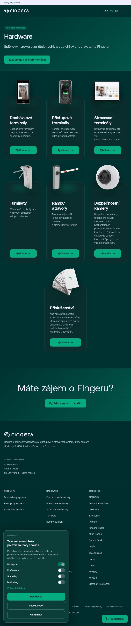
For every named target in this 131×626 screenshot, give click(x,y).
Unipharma (94, 546)
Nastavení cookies (114, 606)
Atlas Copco (95, 534)
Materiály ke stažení (99, 584)
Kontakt (93, 577)
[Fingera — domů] (16, 11)
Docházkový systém (15, 497)
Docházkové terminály (58, 497)
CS (111, 11)
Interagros (94, 515)
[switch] (61, 570)
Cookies (75, 606)
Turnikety (51, 515)
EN (116, 11)
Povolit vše (36, 596)
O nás (92, 565)
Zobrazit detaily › (16, 588)
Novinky (93, 571)
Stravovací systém (14, 509)
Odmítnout (36, 614)
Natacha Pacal (96, 528)
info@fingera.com (12, 2)
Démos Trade (96, 540)
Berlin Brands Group (99, 503)
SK (106, 11)
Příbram (93, 521)
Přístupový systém (14, 503)
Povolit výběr (36, 605)
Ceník (92, 559)
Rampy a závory (54, 521)
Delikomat (94, 509)
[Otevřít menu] (123, 10)
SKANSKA (94, 497)
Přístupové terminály (57, 503)
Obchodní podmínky (93, 606)
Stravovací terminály (57, 509)
